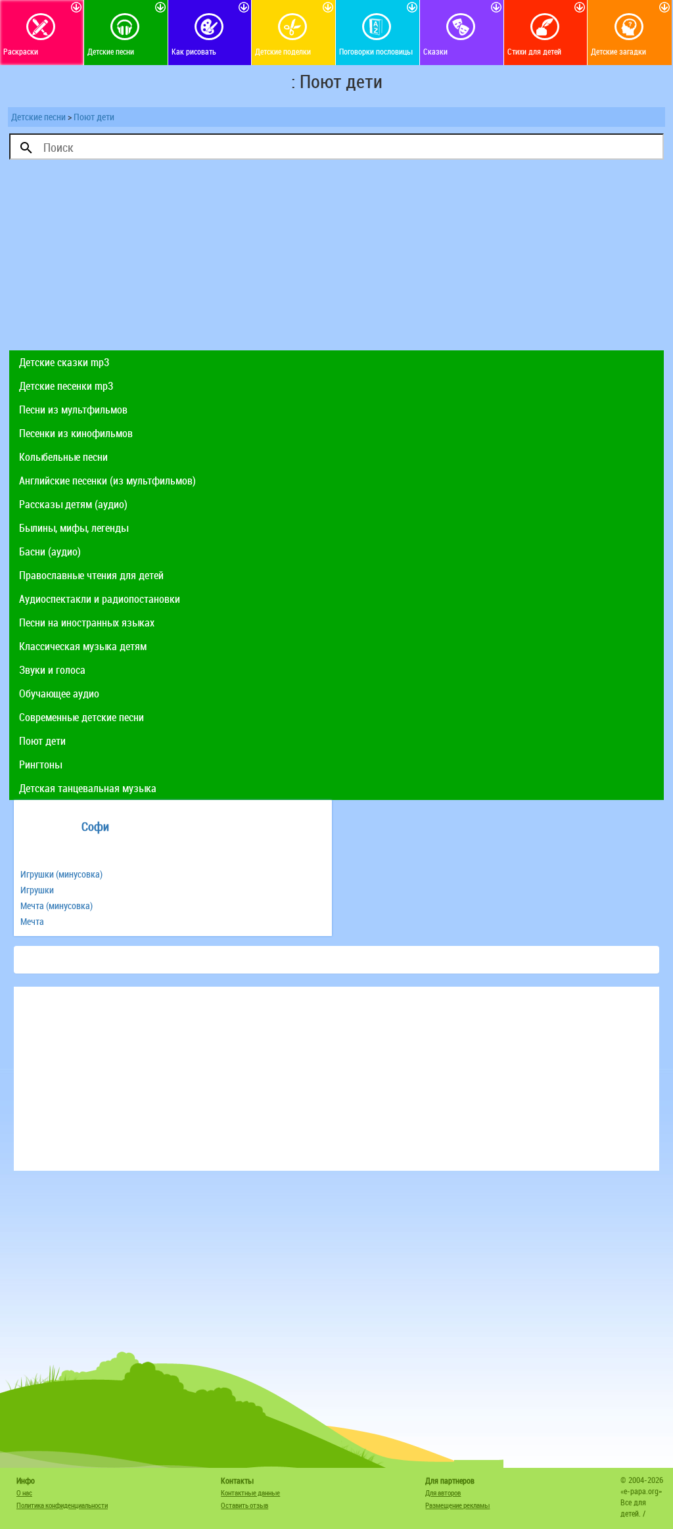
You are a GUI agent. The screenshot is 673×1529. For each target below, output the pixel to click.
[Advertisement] (336, 258)
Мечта (32, 921)
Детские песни (38, 116)
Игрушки (37, 889)
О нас (24, 1492)
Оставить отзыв (244, 1505)
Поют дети (94, 116)
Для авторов (443, 1492)
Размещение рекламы (457, 1505)
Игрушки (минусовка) (61, 874)
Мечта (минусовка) (56, 905)
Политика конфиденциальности (62, 1505)
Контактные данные (250, 1492)
